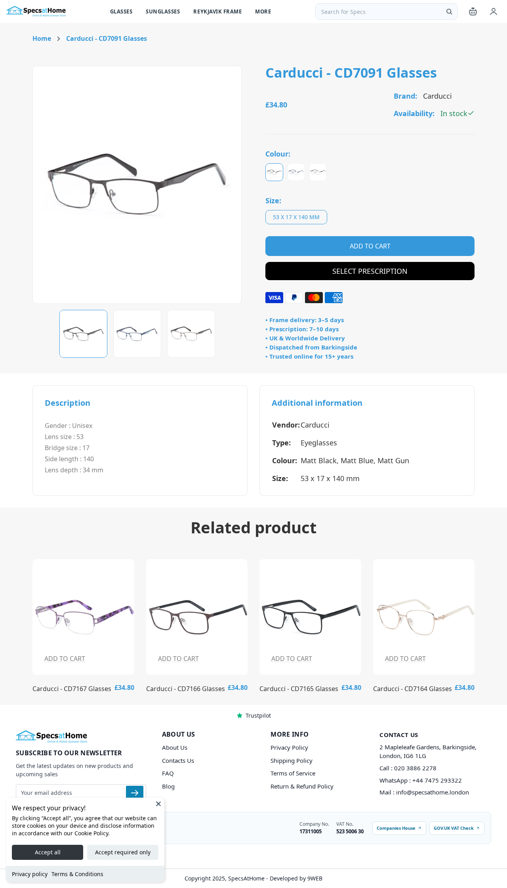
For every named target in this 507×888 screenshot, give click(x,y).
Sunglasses (163, 11)
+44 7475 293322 (437, 780)
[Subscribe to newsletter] (134, 793)
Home (41, 38)
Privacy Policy (289, 747)
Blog (168, 786)
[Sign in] (493, 11)
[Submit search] (449, 11)
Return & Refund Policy (302, 786)
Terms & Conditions (77, 874)
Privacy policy (30, 874)
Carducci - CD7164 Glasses (412, 688)
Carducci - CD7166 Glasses (185, 688)
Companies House (396, 828)
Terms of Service (293, 773)
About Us (174, 747)
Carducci (315, 425)
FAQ (168, 773)
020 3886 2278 (415, 768)
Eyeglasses (319, 442)
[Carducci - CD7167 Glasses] (83, 617)
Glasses (121, 11)
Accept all (48, 852)
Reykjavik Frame (217, 11)
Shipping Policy (292, 760)
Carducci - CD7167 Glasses (71, 688)
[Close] (158, 804)
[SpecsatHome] (36, 11)
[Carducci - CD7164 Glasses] (424, 617)
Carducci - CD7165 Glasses (298, 688)
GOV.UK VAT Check (454, 828)
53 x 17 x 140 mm (296, 217)
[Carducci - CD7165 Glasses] (310, 617)
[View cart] (473, 11)
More (263, 11)
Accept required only (123, 852)
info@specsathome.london (432, 792)
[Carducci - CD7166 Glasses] (197, 617)
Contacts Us (178, 760)
